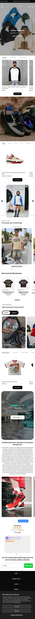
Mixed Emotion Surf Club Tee (9, 381)
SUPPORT (16, 589)
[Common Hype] (17, 6)
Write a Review (23, 521)
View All (17, 300)
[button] (29, 7)
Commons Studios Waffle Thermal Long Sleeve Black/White (14, 87)
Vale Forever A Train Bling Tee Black (23, 292)
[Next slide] (33, 201)
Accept (17, 606)
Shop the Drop (17, 36)
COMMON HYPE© (16, 578)
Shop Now (17, 122)
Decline (16, 611)
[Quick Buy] (12, 287)
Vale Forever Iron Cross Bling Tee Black (8, 292)
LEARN (16, 584)
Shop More (17, 387)
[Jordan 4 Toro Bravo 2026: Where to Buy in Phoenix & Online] (17, 497)
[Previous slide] (2, 201)
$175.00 (8, 294)
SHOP (16, 573)
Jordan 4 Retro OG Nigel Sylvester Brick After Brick (13, 173)
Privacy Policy (17, 602)
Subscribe (28, 565)
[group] (17, 247)
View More (17, 93)
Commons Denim (16, 266)
